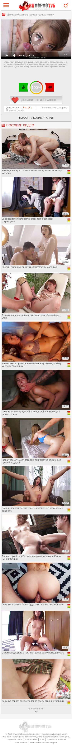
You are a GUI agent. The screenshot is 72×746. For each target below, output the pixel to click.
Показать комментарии (36, 117)
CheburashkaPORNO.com (37, 6)
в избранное (36, 100)
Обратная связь (14, 739)
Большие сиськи (15, 110)
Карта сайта (31, 739)
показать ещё (36, 709)
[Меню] (7, 6)
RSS (42, 739)
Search (66, 5)
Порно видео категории (53, 107)
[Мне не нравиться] (49, 87)
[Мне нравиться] (23, 87)
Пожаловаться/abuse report (43, 742)
